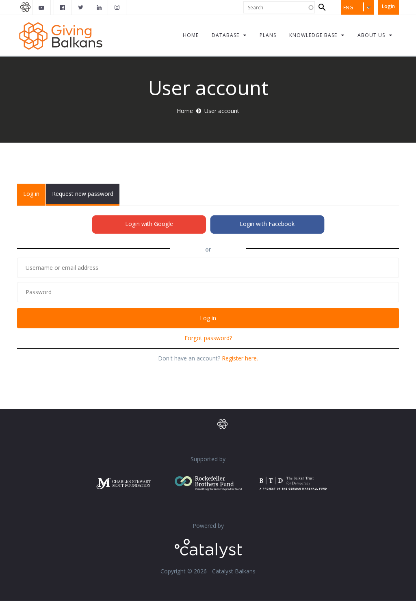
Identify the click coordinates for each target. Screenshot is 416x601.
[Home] (60, 35)
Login (388, 6)
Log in (34, 198)
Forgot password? (208, 338)
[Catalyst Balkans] (63, 7)
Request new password (82, 193)
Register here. (240, 358)
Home (185, 111)
